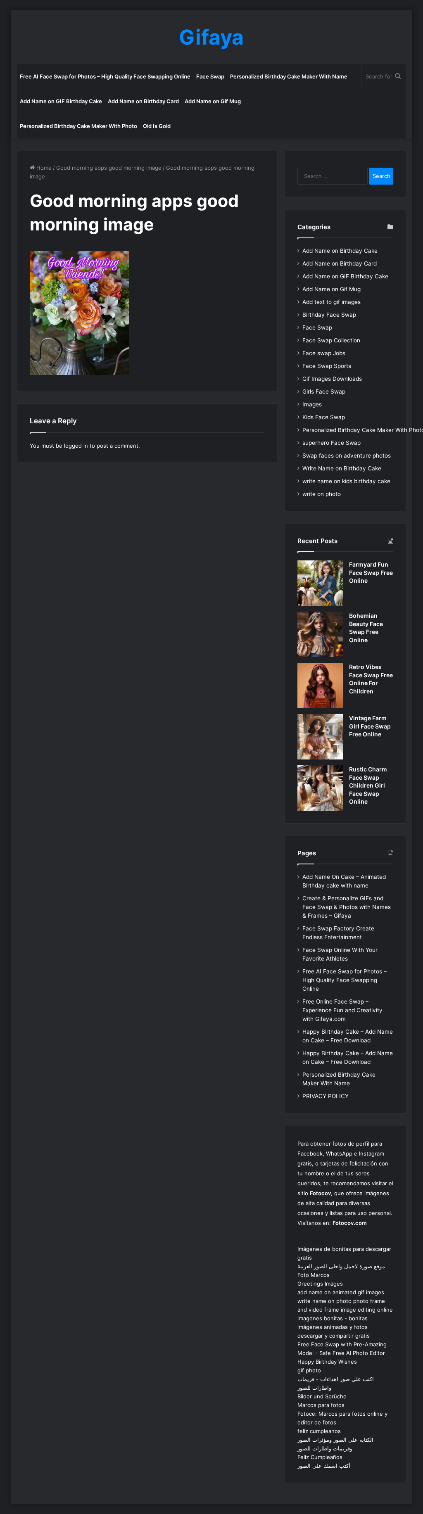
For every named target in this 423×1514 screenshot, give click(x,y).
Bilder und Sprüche (322, 1396)
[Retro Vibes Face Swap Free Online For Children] (320, 685)
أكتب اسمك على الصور (323, 1465)
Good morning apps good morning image (109, 167)
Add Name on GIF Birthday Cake (61, 101)
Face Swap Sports (326, 366)
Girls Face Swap (323, 391)
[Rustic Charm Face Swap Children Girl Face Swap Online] (320, 788)
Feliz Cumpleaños (319, 1457)
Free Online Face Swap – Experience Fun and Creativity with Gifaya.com (342, 1010)
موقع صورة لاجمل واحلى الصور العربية (341, 1266)
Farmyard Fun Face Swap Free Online (371, 572)
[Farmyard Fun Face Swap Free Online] (320, 583)
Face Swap (210, 76)
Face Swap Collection (331, 340)
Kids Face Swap (323, 417)
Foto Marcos (313, 1275)
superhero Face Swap (331, 442)
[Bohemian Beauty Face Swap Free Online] (320, 634)
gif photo (309, 1370)
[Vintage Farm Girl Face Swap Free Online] (320, 736)
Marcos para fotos (321, 1405)
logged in (76, 445)
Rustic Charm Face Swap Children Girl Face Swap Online (368, 785)
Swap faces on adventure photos (346, 455)
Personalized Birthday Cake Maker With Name (288, 76)
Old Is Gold (157, 126)
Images (312, 404)
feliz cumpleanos (319, 1431)
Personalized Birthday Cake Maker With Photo (78, 126)
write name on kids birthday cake (346, 481)
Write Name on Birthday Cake (341, 468)
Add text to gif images (331, 302)
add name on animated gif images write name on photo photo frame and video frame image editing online (345, 1301)
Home (43, 167)
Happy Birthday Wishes (327, 1361)
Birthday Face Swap (329, 314)
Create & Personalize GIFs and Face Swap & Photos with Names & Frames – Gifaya (346, 907)
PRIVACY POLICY (325, 1096)
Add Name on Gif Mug (213, 101)
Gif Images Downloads (332, 378)
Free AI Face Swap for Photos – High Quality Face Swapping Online (105, 76)
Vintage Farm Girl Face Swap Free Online (370, 726)
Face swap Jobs (323, 353)
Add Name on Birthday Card (143, 101)
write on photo (321, 494)
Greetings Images (320, 1283)
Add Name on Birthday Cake (340, 250)
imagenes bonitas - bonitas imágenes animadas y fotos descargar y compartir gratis (333, 1327)
